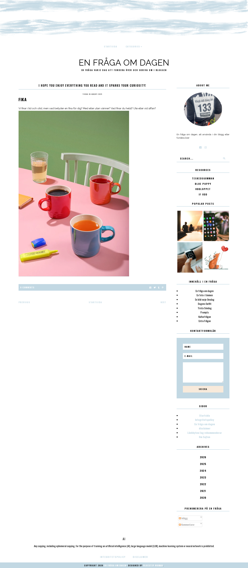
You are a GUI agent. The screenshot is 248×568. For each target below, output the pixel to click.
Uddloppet (203, 189)
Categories (133, 46)
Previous (24, 302)
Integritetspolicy (204, 419)
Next (163, 302)
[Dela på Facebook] (150, 287)
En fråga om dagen (124, 63)
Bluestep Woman (153, 565)
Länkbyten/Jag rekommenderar (204, 432)
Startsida (110, 46)
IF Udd (203, 194)
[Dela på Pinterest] (162, 287)
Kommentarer (188, 524)
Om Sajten (204, 437)
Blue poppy (203, 183)
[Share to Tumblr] (158, 287)
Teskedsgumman (203, 178)
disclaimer (204, 428)
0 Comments (27, 287)
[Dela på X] (155, 287)
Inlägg (184, 518)
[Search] (224, 158)
